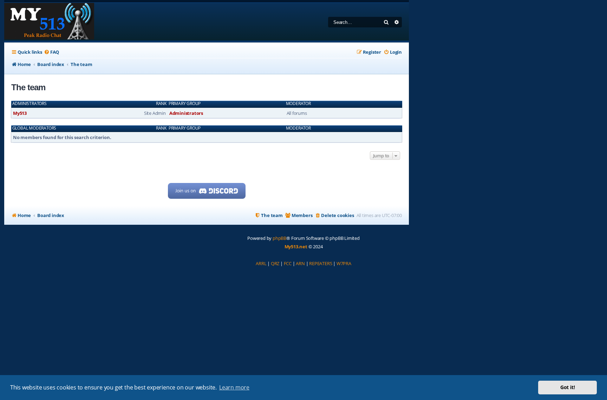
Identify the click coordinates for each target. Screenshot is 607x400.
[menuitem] (51, 52)
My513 (20, 113)
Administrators (29, 103)
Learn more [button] (234, 387)
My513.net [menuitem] (296, 246)
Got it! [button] (567, 387)
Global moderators (34, 128)
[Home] (49, 22)
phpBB (279, 238)
